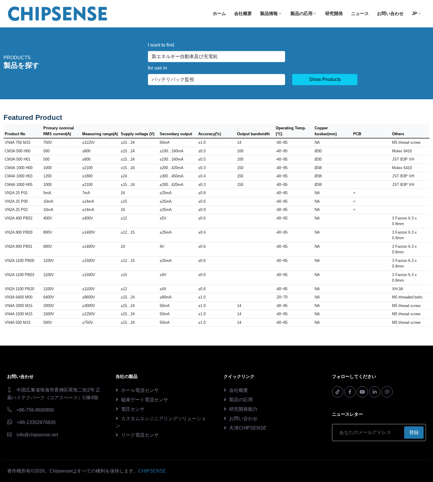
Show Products (325, 79)
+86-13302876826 (36, 422)
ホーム (219, 13)
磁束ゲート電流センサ (144, 399)
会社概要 (243, 13)
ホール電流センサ (140, 390)
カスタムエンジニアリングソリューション (161, 422)
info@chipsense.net (37, 434)
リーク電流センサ (140, 435)
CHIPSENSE (152, 470)
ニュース (360, 13)
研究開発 (334, 13)
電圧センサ (133, 409)
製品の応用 (301, 13)
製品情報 (269, 13)
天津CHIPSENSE (248, 427)
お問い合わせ (390, 13)
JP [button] (414, 13)
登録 (414, 432)
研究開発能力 (243, 409)
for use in (157, 67)
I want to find (161, 44)
